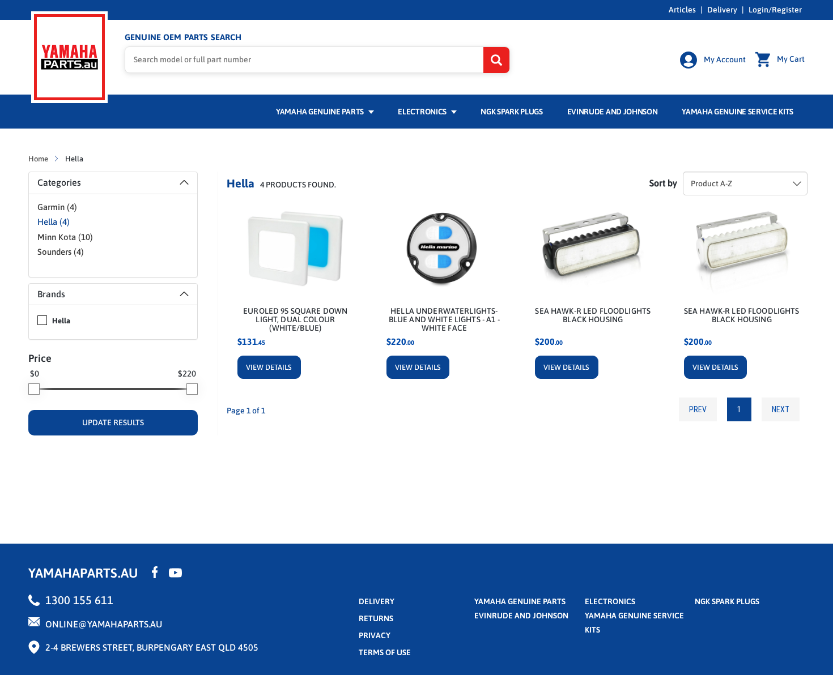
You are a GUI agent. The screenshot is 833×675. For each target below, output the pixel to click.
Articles (682, 9)
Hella (61, 321)
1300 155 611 (79, 599)
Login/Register (775, 9)
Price (40, 358)
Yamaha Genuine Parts (321, 111)
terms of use (385, 652)
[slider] (34, 389)
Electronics (423, 111)
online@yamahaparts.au (103, 624)
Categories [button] (59, 182)
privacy (374, 635)
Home (39, 159)
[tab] (113, 183)
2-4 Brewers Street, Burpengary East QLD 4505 (151, 647)
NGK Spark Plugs (511, 111)
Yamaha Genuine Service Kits (737, 111)
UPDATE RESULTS (113, 422)
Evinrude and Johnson (612, 111)
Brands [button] (51, 294)
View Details (269, 367)
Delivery (722, 9)
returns (376, 618)
